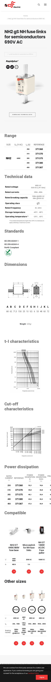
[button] (45, 4)
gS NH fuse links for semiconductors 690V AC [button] (21, 54)
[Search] (38, 4)
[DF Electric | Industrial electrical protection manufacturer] (12, 4)
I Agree (41, 677)
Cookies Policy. (33, 673)
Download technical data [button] (22, 114)
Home (25, 16)
